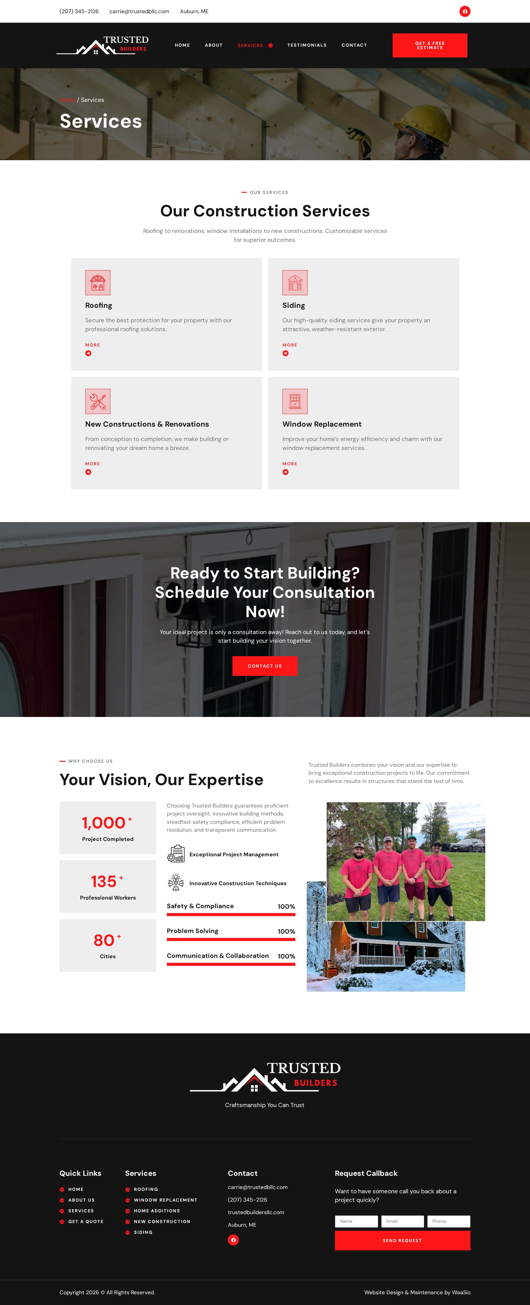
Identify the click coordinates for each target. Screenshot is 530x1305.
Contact (354, 45)
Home (182, 45)
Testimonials (307, 45)
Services (250, 45)
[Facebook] (464, 11)
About (214, 45)
